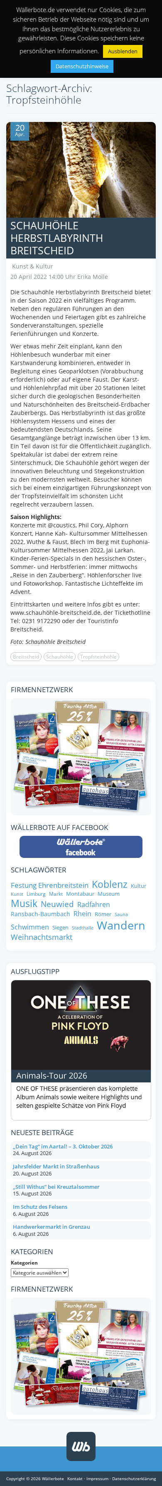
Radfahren (93, 904)
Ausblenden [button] (122, 51)
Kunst (17, 894)
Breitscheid (26, 656)
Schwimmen (30, 927)
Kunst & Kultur (32, 266)
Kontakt (75, 1478)
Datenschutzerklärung (134, 1478)
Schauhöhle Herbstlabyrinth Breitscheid (56, 237)
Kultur (138, 886)
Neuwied (57, 904)
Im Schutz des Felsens (40, 1206)
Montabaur (80, 893)
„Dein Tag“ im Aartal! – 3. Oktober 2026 (63, 1146)
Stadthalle (82, 928)
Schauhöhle (59, 656)
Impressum (97, 1478)
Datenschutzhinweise (82, 66)
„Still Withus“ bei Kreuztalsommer (56, 1186)
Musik (24, 903)
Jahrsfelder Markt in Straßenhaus (56, 1166)
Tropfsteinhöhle (98, 656)
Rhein (82, 913)
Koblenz (110, 884)
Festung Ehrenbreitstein (49, 885)
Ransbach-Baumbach (40, 914)
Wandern (121, 925)
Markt (56, 894)
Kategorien (24, 1263)
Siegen (60, 927)
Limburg (36, 894)
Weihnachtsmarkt (41, 937)
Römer (103, 914)
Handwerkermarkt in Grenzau (51, 1226)
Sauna (121, 914)
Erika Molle (92, 277)
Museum (109, 893)
